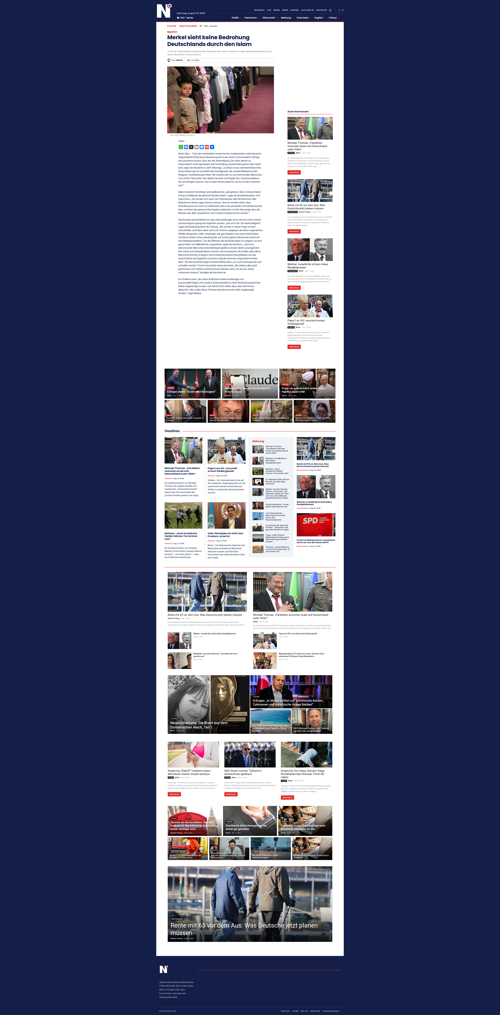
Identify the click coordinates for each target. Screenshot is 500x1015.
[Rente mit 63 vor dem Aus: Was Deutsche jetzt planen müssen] (310, 190)
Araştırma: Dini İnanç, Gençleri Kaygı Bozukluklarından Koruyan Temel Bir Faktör (302, 774)
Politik (171, 26)
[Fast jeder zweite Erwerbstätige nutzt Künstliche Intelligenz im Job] (305, 821)
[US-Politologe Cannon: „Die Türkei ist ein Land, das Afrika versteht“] (312, 721)
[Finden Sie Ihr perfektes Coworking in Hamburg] (312, 848)
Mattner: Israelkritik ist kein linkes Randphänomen (314, 503)
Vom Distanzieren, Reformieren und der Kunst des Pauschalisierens (275, 516)
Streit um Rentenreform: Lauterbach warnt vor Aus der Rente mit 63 (316, 541)
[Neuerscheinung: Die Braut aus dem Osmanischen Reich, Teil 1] (209, 704)
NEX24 (179, 60)
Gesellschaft (174, 852)
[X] (342, 10)
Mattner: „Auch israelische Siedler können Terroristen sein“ (181, 536)
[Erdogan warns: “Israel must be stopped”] (193, 384)
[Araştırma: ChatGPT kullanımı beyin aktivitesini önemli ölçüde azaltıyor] (193, 754)
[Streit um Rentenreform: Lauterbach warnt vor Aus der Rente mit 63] (316, 524)
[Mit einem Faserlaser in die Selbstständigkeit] (271, 848)
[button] (330, 10)
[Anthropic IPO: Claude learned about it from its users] (250, 384)
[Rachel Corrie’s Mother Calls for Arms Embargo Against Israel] (315, 411)
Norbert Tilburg (305, 212)
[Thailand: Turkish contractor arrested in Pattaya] (185, 411)
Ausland (291, 153)
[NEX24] (169, 60)
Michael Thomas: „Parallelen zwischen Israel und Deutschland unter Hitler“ (307, 146)
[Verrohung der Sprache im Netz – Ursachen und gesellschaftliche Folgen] (258, 527)
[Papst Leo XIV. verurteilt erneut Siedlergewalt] (310, 306)
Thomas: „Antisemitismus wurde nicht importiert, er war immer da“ (278, 549)
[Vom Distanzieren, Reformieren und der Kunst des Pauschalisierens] (258, 516)
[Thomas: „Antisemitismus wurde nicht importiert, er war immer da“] (258, 549)
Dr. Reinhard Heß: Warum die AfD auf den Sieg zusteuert (277, 481)
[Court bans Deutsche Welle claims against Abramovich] (228, 411)
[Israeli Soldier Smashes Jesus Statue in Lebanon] (271, 411)
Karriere (229, 821)
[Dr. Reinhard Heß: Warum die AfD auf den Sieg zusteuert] (258, 482)
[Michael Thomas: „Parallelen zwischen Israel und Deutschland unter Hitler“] (310, 128)
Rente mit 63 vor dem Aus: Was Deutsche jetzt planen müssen (306, 207)
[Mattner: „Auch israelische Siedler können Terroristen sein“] (183, 515)
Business (229, 384)
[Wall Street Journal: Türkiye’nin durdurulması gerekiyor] (250, 754)
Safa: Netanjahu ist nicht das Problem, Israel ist (225, 535)
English (171, 388)
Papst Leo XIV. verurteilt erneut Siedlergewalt (222, 470)
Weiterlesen (294, 172)
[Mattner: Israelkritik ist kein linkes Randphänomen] (310, 249)
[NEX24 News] (164, 11)
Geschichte (175, 719)
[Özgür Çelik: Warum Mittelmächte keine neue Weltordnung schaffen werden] (258, 538)
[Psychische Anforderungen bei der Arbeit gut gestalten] (250, 821)
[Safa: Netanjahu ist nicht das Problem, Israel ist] (227, 515)
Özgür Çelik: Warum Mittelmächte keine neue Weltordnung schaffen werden (277, 538)
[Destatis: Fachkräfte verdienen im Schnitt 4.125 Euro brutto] (188, 848)
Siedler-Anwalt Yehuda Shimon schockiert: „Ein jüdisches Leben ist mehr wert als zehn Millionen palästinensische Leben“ (277, 493)
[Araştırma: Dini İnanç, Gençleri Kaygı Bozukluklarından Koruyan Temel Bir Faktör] (306, 754)
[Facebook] (339, 10)
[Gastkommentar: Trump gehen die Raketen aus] (258, 506)
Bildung (174, 818)
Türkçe (170, 777)
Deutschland (188, 26)
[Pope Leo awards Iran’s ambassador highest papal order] (307, 384)
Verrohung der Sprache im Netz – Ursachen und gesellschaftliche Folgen (277, 527)
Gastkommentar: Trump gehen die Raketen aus (277, 505)
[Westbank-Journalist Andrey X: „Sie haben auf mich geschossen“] (179, 660)
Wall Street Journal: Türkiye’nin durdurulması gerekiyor (243, 772)
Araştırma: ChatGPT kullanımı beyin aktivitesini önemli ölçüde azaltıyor (189, 772)
